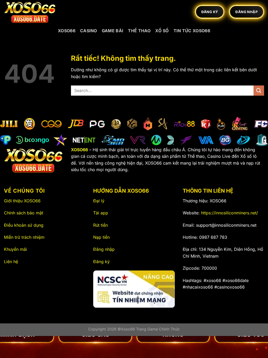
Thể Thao (139, 30)
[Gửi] (259, 90)
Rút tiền (100, 225)
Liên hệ (11, 261)
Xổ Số (162, 30)
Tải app (100, 212)
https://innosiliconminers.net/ (229, 212)
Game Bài (113, 30)
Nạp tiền (101, 237)
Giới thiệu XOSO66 (22, 200)
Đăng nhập (104, 249)
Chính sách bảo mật (23, 212)
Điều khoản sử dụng (23, 225)
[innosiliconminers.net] (30, 12)
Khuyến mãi (15, 249)
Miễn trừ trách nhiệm (24, 237)
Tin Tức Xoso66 (192, 30)
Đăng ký (101, 261)
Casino (88, 30)
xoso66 (66, 30)
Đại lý (98, 200)
